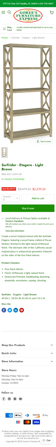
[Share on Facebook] (4, 310)
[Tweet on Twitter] (9, 310)
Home (5, 37)
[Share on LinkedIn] (15, 310)
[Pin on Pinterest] (21, 310)
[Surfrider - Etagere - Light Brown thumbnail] (4, 153)
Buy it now (28, 208)
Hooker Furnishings (15, 179)
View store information (14, 231)
